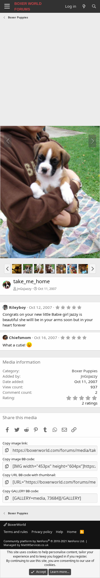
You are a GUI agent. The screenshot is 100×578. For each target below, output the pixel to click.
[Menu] (7, 6)
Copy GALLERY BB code (20, 491)
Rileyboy (17, 307)
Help (59, 531)
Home (71, 531)
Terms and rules (16, 531)
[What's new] (84, 6)
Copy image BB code (18, 459)
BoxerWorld (16, 524)
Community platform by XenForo (44, 541)
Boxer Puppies (84, 370)
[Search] (94, 6)
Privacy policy (42, 531)
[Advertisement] (50, 73)
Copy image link (15, 443)
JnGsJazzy (24, 288)
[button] (7, 269)
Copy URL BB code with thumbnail (29, 475)
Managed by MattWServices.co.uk (26, 545)
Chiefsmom (20, 337)
